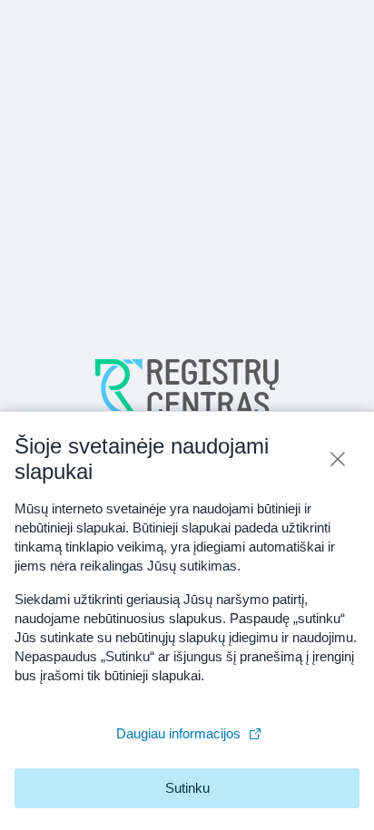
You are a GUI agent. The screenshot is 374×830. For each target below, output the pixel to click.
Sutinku (187, 788)
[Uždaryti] (337, 459)
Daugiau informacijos (178, 733)
